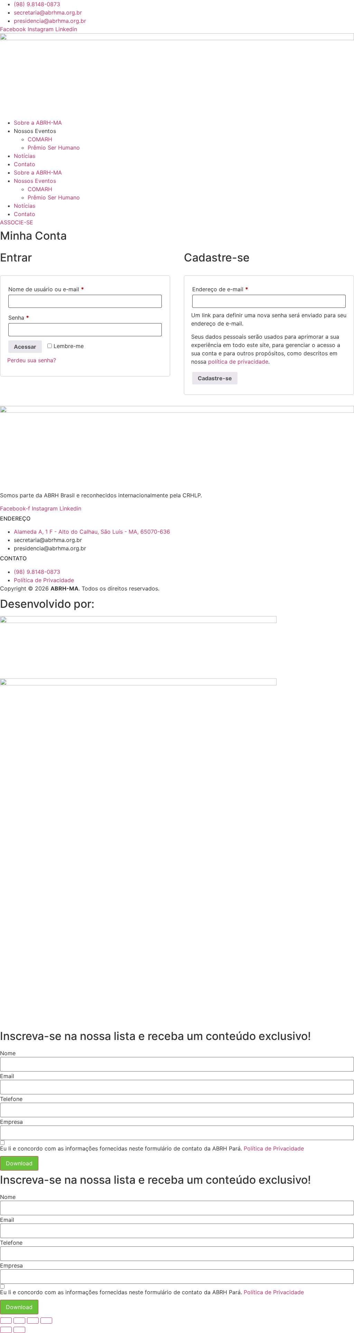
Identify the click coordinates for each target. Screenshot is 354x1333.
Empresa (11, 1122)
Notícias (24, 155)
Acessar (25, 346)
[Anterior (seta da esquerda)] (6, 1330)
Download (19, 1163)
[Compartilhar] (33, 1320)
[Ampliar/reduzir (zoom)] (6, 1320)
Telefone (11, 1099)
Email (7, 1076)
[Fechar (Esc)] (46, 1320)
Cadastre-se (215, 378)
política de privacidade (238, 361)
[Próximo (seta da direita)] (19, 1330)
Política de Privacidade (274, 1148)
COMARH (40, 139)
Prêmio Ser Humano (54, 147)
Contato (24, 164)
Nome (8, 1053)
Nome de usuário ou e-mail (61, 289)
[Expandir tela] (19, 1320)
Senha (33, 317)
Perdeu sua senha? (31, 360)
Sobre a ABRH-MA (38, 122)
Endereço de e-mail (235, 289)
